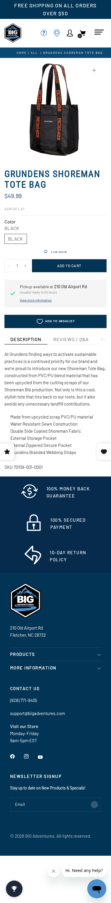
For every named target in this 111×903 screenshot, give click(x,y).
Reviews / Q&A (71, 339)
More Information (33, 667)
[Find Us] (58, 33)
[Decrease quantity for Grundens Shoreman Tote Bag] (9, 266)
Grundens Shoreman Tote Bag (73, 52)
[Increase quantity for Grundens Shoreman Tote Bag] (25, 266)
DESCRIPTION (25, 339)
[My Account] (71, 33)
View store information (36, 300)
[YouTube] (44, 757)
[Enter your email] (94, 804)
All (34, 52)
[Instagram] (30, 756)
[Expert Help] (45, 33)
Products (22, 654)
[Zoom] (94, 70)
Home (22, 52)
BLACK (15, 238)
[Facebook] (16, 756)
